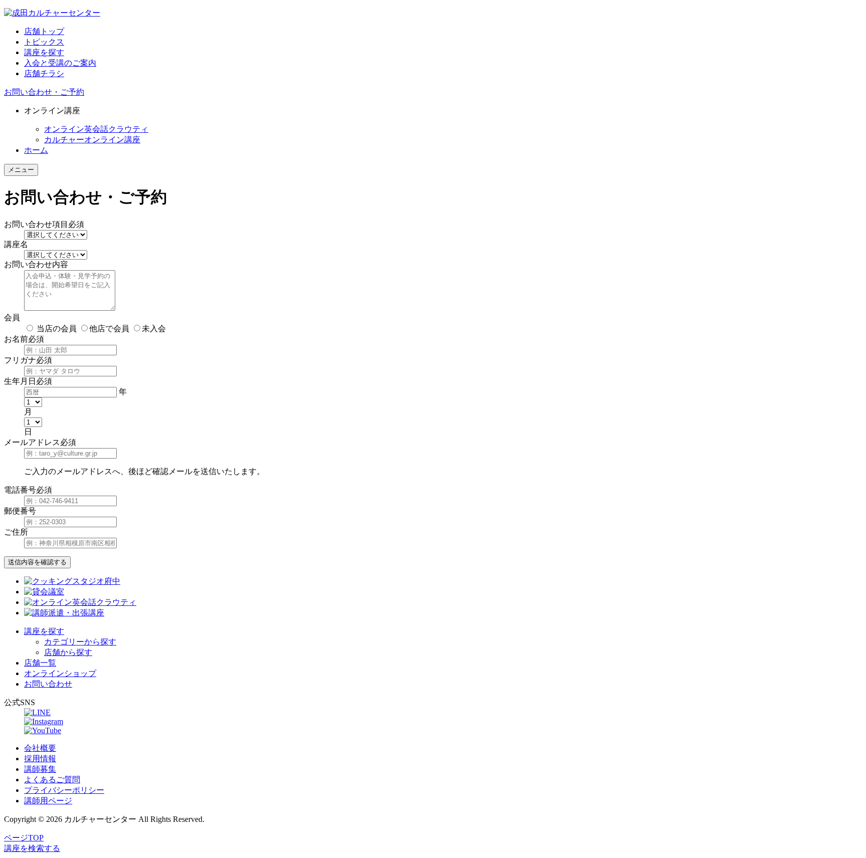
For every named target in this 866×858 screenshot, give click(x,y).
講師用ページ (48, 800)
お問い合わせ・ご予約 (44, 92)
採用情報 (40, 758)
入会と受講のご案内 (60, 63)
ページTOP (24, 837)
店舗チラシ (44, 73)
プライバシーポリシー (64, 790)
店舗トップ (44, 31)
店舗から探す (68, 652)
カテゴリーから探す (80, 641)
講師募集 (40, 769)
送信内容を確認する (37, 562)
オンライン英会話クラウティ (96, 129)
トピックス (44, 42)
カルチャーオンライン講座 (92, 139)
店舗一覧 (40, 663)
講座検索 (32, 848)
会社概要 (40, 748)
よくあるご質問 (52, 779)
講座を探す (44, 52)
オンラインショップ (60, 673)
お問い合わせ (48, 684)
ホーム (36, 150)
